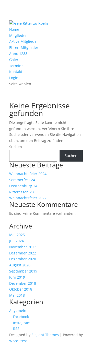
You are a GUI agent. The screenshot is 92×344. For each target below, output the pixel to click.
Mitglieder (18, 35)
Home (14, 29)
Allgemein (17, 310)
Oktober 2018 (20, 289)
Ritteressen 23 (21, 192)
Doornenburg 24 (23, 185)
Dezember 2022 (22, 253)
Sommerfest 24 (22, 179)
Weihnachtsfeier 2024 (28, 173)
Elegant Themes (45, 334)
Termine (16, 65)
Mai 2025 (17, 234)
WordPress (18, 340)
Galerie (15, 59)
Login (13, 77)
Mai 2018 (17, 295)
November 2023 (22, 247)
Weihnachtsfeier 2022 (28, 197)
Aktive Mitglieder (23, 41)
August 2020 (19, 265)
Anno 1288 (18, 53)
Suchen (15, 146)
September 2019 (23, 271)
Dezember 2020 (22, 258)
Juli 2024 (16, 240)
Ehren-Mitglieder (23, 47)
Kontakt (15, 71)
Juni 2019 (17, 277)
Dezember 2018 (22, 283)
